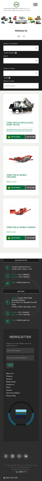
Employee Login (12, 478)
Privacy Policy (11, 396)
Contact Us (10, 384)
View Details (30, 137)
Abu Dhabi (21, 291)
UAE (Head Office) (21, 260)
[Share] (23, 36)
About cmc (10, 373)
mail (18, 36)
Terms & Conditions (13, 393)
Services (9, 379)
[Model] (21, 73)
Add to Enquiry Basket (15, 137)
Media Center (11, 382)
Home (8, 387)
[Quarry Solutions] (21, 48)
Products (9, 376)
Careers (9, 390)
